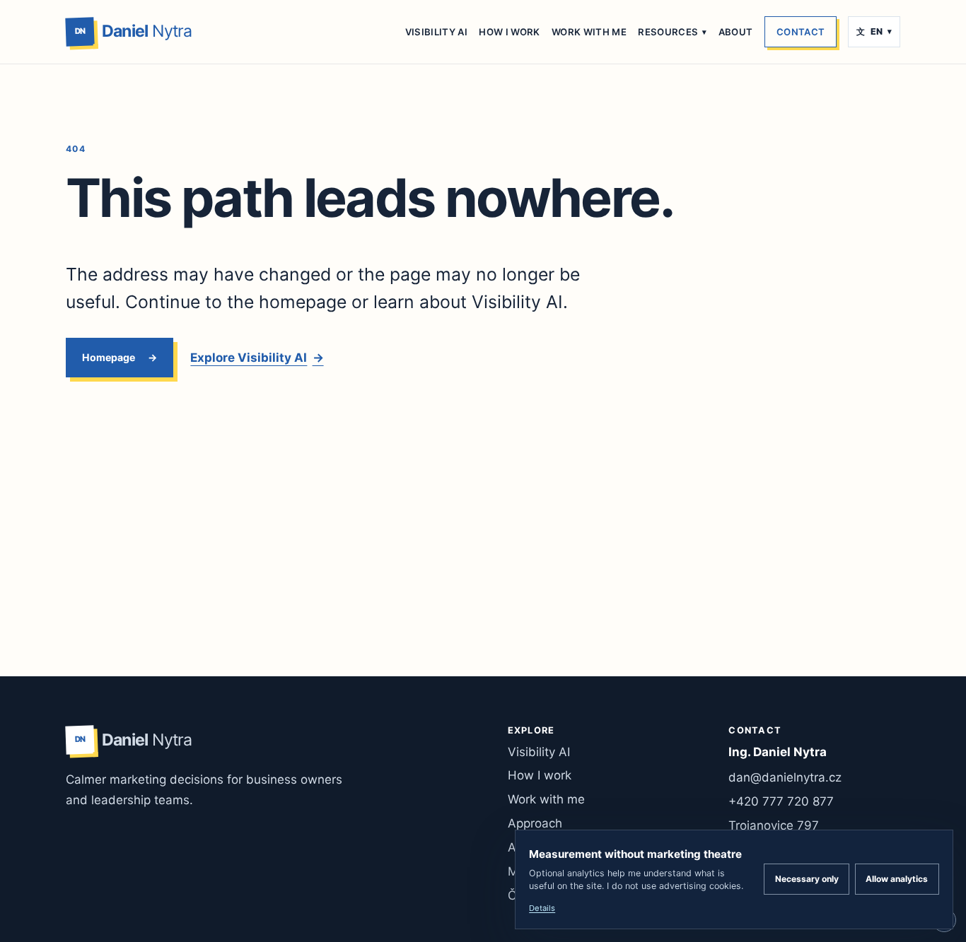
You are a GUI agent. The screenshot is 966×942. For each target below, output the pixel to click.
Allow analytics (897, 878)
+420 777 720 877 (781, 801)
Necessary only (807, 878)
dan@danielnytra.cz (785, 777)
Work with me (589, 31)
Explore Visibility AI (256, 358)
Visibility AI (436, 31)
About (735, 31)
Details (542, 908)
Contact (800, 31)
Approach (535, 823)
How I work (509, 31)
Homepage (108, 357)
